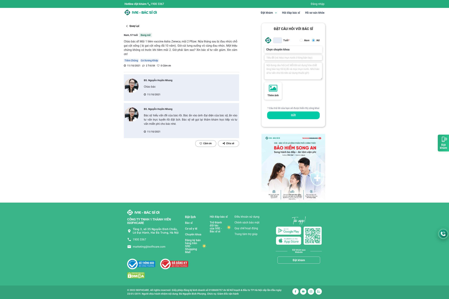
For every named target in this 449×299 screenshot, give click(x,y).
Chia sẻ (230, 143)
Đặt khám (299, 260)
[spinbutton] (277, 40)
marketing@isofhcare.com (149, 246)
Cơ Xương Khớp (149, 60)
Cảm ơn (207, 143)
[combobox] (266, 49)
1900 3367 (157, 4)
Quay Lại (134, 26)
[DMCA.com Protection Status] (136, 275)
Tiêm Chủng (131, 60)
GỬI (293, 115)
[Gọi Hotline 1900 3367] (443, 234)
